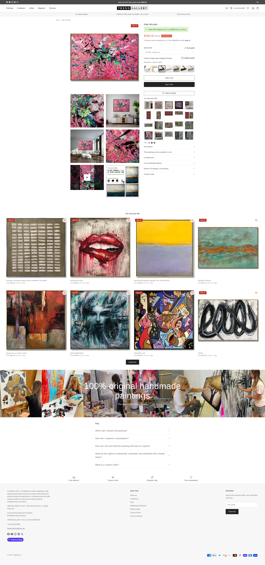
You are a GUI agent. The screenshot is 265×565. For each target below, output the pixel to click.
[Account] (252, 8)
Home (57, 20)
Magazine (41, 8)
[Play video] (87, 177)
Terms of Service (136, 516)
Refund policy (135, 509)
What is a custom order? (107, 465)
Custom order (149, 174)
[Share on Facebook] (152, 143)
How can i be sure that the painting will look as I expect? (122, 446)
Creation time (149, 158)
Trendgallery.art (16, 555)
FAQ (132, 502)
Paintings (9, 8)
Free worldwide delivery (153, 163)
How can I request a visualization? (112, 438)
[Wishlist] (248, 8)
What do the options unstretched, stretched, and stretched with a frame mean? (130, 455)
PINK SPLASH (65, 20)
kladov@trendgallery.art (16, 528)
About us (133, 495)
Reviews (52, 8)
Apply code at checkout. (168, 29)
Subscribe (232, 511)
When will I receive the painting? (111, 430)
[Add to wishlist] (64, 220)
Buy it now (169, 84)
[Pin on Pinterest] (154, 143)
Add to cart (169, 78)
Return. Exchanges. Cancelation (156, 169)
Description (148, 146)
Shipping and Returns (138, 506)
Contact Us (134, 499)
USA (257, 2)
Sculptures (21, 8)
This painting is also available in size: (158, 152)
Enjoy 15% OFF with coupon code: (129, 2)
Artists (31, 8)
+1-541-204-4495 (239, 8)
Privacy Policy (135, 512)
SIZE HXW (148, 48)
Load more (132, 362)
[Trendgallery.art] (132, 8)
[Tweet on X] (149, 143)
